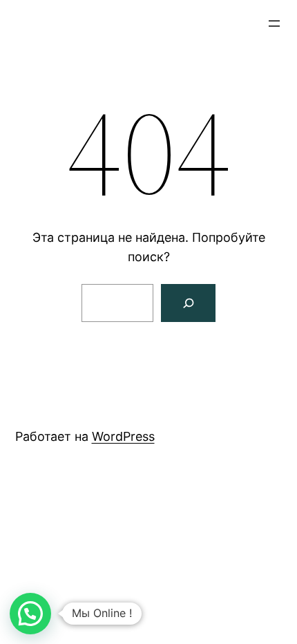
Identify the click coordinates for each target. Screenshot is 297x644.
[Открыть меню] (274, 23)
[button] (30, 613)
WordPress (123, 436)
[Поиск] (188, 303)
